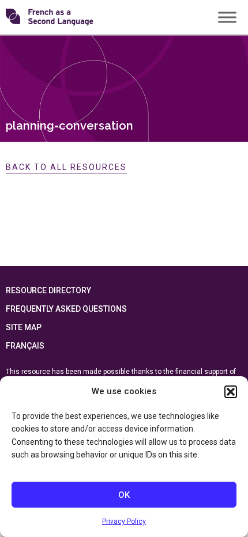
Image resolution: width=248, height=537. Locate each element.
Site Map (24, 327)
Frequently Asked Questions (66, 308)
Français (25, 345)
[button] (230, 392)
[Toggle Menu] (227, 17)
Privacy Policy (124, 521)
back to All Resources (66, 167)
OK (124, 495)
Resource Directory (48, 290)
